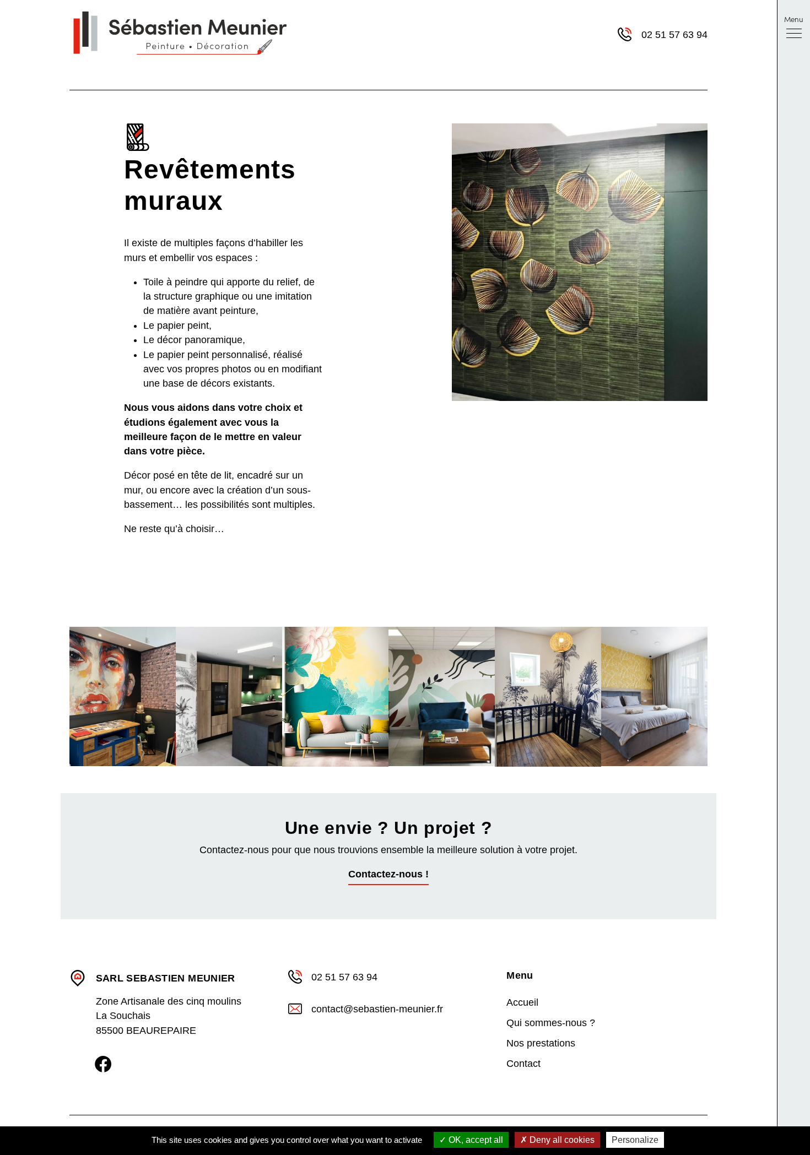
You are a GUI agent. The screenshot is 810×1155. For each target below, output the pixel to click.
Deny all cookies (561, 1140)
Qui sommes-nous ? (550, 1022)
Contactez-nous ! (388, 874)
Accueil (522, 1002)
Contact (523, 1063)
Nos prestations (540, 1043)
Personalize (635, 1140)
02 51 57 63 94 (674, 34)
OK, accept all (474, 1140)
